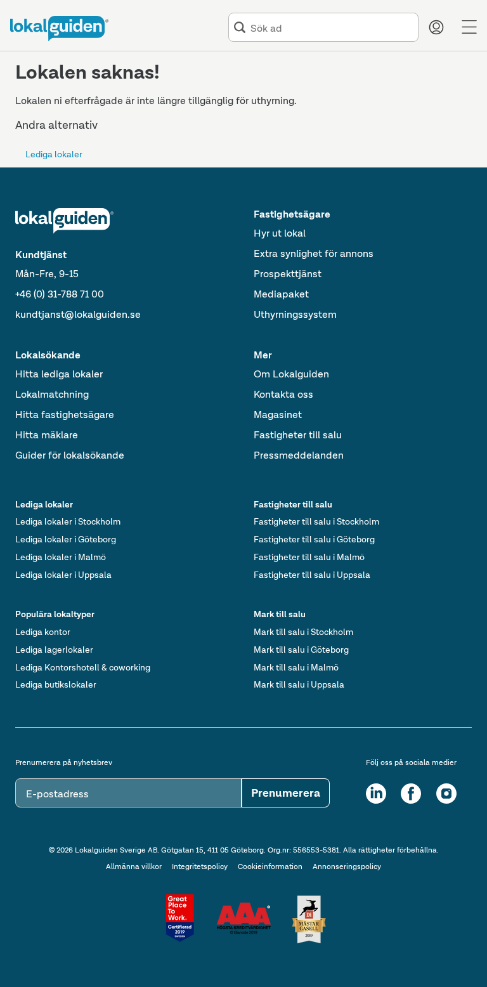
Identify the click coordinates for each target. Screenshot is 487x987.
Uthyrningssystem (295, 314)
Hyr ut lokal (280, 233)
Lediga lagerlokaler (54, 649)
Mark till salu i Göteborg (301, 649)
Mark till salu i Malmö (296, 667)
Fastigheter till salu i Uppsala (312, 574)
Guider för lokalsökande (69, 455)
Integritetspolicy (200, 866)
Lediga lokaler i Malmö (60, 557)
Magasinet (278, 414)
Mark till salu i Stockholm (303, 631)
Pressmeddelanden (299, 455)
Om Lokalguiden (291, 374)
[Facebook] (411, 793)
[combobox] (331, 27)
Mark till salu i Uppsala (299, 684)
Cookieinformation (270, 866)
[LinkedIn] (376, 793)
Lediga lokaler (53, 154)
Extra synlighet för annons (313, 253)
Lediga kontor (42, 631)
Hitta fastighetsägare (64, 414)
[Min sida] (436, 27)
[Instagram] (446, 793)
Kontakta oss (283, 394)
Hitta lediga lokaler (59, 374)
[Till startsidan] (59, 28)
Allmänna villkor (134, 866)
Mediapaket (281, 294)
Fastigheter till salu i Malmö (309, 557)
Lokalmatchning (52, 394)
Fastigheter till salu (298, 434)
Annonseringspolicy (347, 866)
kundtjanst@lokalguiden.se (78, 314)
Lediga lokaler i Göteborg (65, 539)
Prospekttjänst (287, 273)
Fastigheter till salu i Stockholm (316, 521)
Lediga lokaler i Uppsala (63, 574)
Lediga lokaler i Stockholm (67, 521)
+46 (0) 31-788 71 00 (59, 294)
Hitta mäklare (46, 434)
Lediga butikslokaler (55, 684)
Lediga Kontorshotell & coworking (82, 667)
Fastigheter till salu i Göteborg (314, 539)
